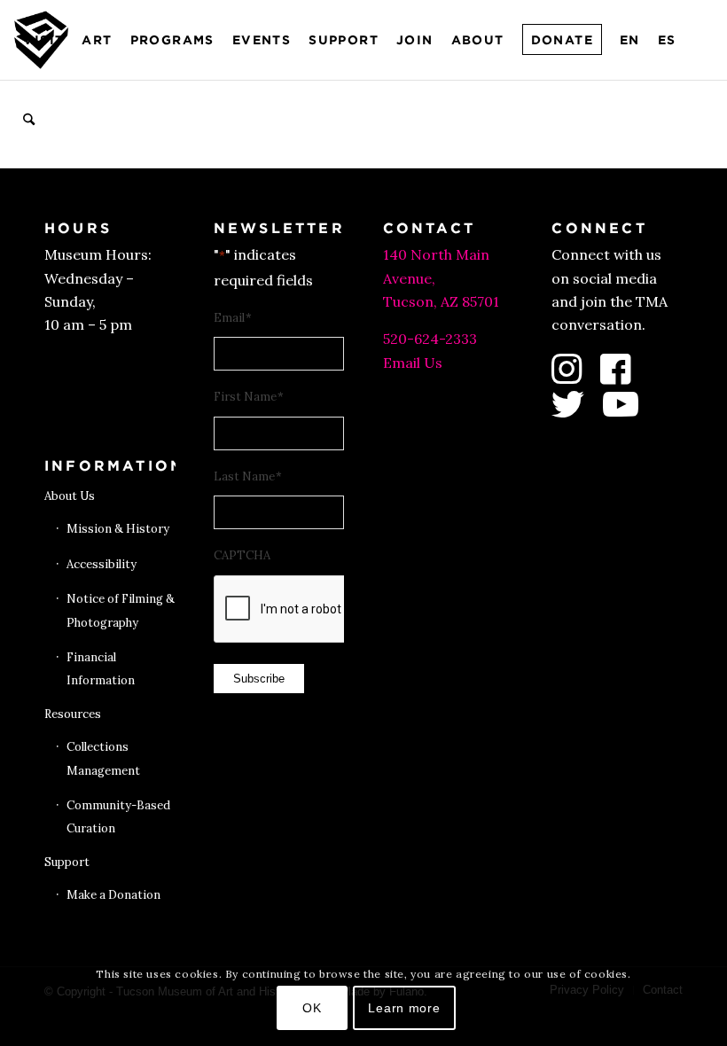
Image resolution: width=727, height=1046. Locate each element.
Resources (72, 714)
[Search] (28, 120)
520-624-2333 (430, 338)
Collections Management (103, 758)
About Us (69, 495)
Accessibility (101, 564)
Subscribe (259, 678)
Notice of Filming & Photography (120, 610)
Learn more (404, 1008)
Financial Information (100, 669)
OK (311, 1008)
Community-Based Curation (118, 817)
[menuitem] (43, 40)
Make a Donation (113, 894)
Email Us (412, 362)
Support (67, 862)
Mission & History (117, 528)
